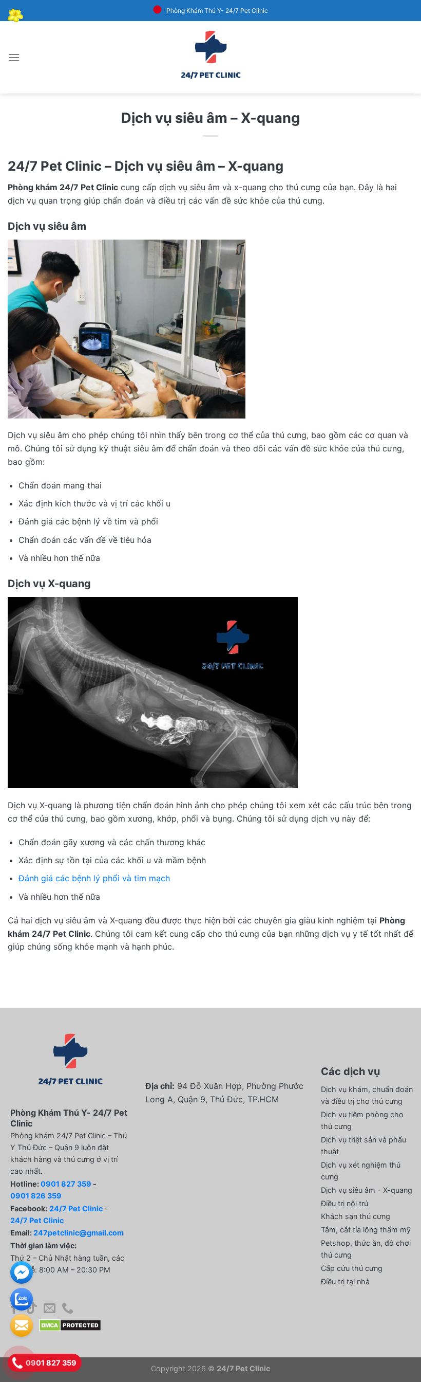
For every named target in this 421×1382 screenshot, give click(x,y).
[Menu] (14, 57)
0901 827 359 (66, 1183)
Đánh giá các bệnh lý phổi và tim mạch (94, 878)
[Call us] (67, 1309)
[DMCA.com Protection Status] (70, 1325)
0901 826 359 (36, 1195)
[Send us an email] (49, 1309)
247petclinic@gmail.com (78, 1232)
